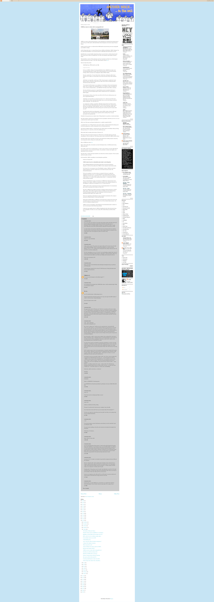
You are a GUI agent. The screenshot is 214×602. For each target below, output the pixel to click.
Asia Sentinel (125, 176)
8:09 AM (85, 287)
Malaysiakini (125, 209)
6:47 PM (85, 415)
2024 (83, 504)
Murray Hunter (125, 214)
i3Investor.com (125, 206)
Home (100, 494)
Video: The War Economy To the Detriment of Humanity (127, 69)
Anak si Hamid (126, 243)
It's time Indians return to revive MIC (89, 537)
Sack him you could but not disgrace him (90, 551)
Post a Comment (86, 488)
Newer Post (83, 494)
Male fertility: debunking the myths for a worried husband (127, 195)
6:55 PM (85, 432)
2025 (83, 502)
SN (84, 291)
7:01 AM (85, 278)
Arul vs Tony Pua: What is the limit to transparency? (92, 541)
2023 (83, 506)
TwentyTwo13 (125, 232)
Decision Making (126, 141)
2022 (83, 507)
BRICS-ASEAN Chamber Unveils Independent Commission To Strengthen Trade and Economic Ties (127, 76)
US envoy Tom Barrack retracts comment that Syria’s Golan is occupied (127, 63)
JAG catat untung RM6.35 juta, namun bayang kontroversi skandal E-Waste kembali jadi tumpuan (127, 129)
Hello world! (125, 144)
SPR (123, 224)
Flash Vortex (125, 257)
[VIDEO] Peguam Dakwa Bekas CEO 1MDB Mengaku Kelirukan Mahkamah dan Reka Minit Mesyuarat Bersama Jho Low (127, 96)
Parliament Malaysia (126, 217)
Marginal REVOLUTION (126, 123)
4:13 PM (85, 485)
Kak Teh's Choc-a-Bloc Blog (127, 248)
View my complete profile (130, 282)
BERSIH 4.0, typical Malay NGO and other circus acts (92, 534)
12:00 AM (86, 439)
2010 (83, 583)
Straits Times (125, 226)
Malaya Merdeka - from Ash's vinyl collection (127, 244)
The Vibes (125, 230)
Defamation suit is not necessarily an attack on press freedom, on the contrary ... (127, 105)
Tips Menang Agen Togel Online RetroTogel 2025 (127, 239)
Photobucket (125, 259)
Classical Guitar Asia (127, 237)
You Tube (124, 262)
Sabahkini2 (125, 220)
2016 (83, 518)
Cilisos (124, 109)
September (85, 527)
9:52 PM (85, 233)
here (107, 60)
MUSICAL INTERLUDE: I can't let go (90, 553)
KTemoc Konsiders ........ (127, 61)
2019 (83, 513)
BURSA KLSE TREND (127, 140)
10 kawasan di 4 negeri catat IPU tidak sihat (127, 174)
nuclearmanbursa (126, 133)
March (84, 570)
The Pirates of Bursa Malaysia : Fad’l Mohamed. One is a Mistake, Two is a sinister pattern (127, 137)
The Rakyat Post (126, 229)
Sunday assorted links (127, 124)
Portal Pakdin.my (126, 93)
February (85, 571)
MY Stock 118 (125, 143)
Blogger (111, 598)
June (84, 564)
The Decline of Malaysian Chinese (89, 530)
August (84, 529)
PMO (124, 218)
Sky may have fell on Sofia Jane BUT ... (90, 557)
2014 (83, 575)
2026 (83, 500)
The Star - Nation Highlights (126, 183)
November (85, 523)
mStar (124, 212)
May (84, 566)
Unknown (86, 275)
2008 (83, 586)
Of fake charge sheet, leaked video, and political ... (92, 560)
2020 (83, 511)
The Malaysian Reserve (127, 227)
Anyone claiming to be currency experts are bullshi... (92, 546)
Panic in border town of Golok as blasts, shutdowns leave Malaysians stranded (127, 82)
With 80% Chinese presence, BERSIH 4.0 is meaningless (93, 532)
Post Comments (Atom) (90, 496)
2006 (83, 590)
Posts (124, 287)
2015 (83, 520)
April (84, 568)
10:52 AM (86, 317)
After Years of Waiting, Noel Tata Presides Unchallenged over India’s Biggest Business (127, 179)
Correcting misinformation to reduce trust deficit (91, 558)
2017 (83, 516)
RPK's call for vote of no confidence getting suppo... (92, 536)
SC (123, 221)
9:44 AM (85, 303)
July (84, 562)
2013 (83, 577)
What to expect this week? (87, 544)
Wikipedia (125, 260)
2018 (83, 515)
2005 (83, 592)
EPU (124, 204)
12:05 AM (86, 259)
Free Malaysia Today (127, 172)
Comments (125, 289)
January (84, 573)
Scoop (124, 53)
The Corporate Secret (127, 126)
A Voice (129, 279)
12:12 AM (86, 453)
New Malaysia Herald (127, 73)
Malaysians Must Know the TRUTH (127, 47)
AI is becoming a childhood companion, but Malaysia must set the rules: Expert (127, 56)
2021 (83, 509)
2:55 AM (85, 271)
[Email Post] (93, 216)
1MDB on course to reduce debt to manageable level (92, 550)
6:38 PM (85, 396)
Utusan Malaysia (126, 233)
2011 (83, 581)
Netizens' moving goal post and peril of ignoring (91, 555)
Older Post (116, 494)
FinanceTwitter (126, 86)
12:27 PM (86, 386)
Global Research (126, 67)
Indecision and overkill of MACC (89, 548)
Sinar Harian (125, 223)
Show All (131, 118)
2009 (83, 584)
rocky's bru (125, 102)
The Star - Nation (126, 188)
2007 (83, 588)
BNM (124, 201)
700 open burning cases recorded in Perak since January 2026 (127, 185)
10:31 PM (86, 240)
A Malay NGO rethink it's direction (89, 543)
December (85, 522)
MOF (124, 211)
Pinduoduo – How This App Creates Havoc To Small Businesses (127, 89)
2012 (83, 579)
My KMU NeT (126, 80)
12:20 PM (86, 373)
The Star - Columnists (127, 193)
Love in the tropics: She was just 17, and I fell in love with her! (127, 251)
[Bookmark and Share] (126, 293)
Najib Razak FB (126, 215)
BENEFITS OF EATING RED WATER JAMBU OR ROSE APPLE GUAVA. (127, 49)
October (84, 525)
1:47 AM (85, 477)
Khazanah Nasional (126, 208)
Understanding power (87, 539)
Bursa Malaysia (125, 203)
